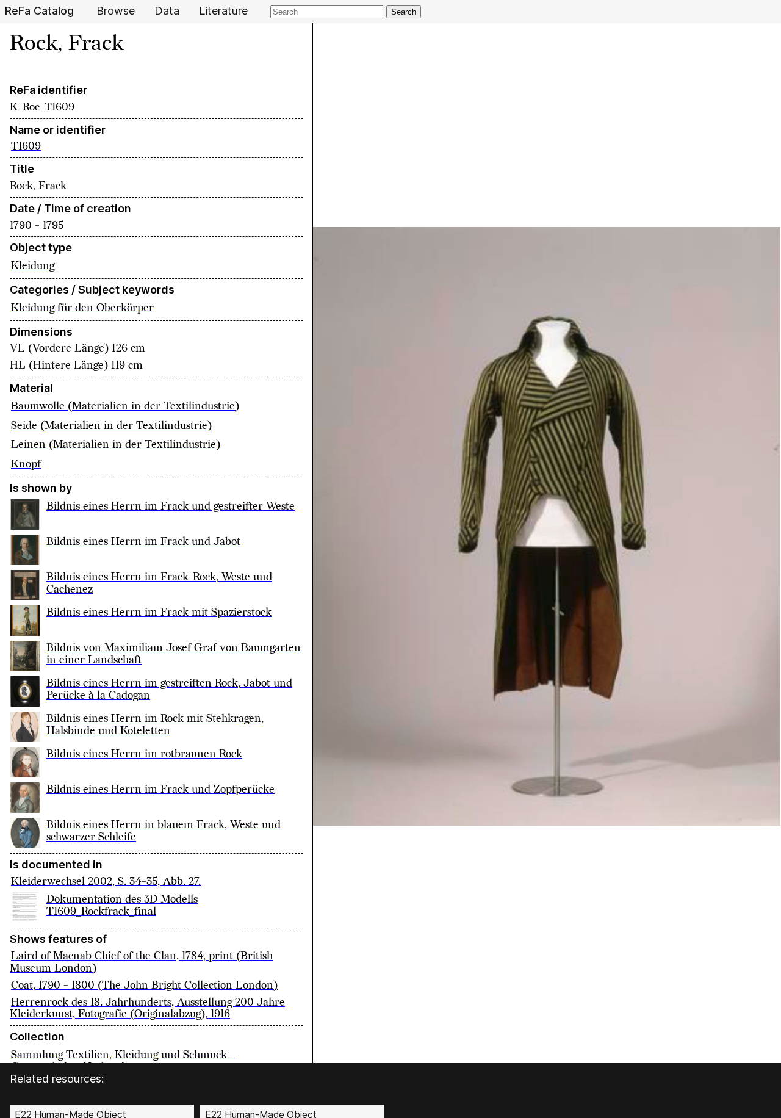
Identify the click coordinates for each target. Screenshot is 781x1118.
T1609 (26, 146)
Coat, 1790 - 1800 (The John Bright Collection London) (144, 985)
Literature (223, 11)
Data (166, 11)
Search (403, 11)
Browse (115, 11)
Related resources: (57, 1078)
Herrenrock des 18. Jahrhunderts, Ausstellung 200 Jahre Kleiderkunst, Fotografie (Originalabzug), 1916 (147, 1008)
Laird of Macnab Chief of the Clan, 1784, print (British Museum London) (141, 962)
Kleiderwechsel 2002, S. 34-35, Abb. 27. (106, 881)
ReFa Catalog (39, 11)
